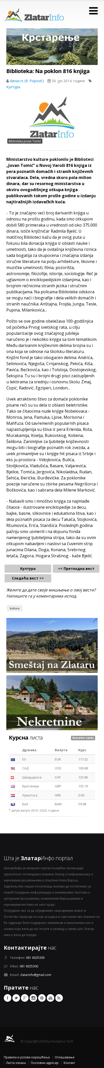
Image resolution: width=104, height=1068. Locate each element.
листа (26, 737)
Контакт (69, 1063)
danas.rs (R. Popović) (27, 80)
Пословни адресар (45, 1063)
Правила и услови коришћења (27, 1057)
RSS (59, 998)
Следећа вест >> (28, 578)
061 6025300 (35, 957)
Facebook (7, 998)
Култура (13, 86)
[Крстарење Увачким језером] (52, 51)
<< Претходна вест (76, 568)
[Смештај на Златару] (52, 645)
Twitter (16, 998)
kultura (14, 608)
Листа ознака (16, 1063)
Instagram (33, 998)
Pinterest (42, 998)
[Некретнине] (52, 702)
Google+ (25, 998)
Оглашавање (64, 1057)
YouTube (50, 998)
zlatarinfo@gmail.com (35, 975)
